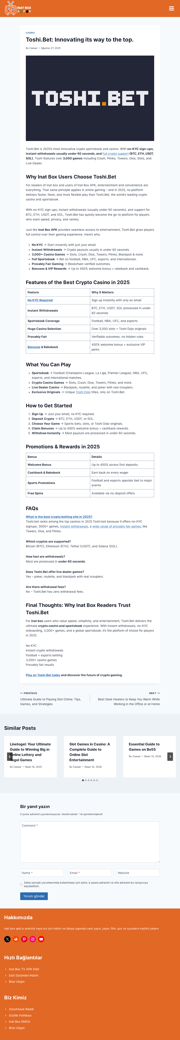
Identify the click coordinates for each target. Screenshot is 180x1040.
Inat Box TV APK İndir (24, 969)
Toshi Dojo (83, 392)
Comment (30, 825)
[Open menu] (171, 8)
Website (123, 873)
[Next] (170, 756)
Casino (30, 32)
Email (75, 873)
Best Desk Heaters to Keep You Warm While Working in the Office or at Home (129, 699)
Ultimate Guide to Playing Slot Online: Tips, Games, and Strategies (50, 699)
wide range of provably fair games (116, 526)
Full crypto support (115, 153)
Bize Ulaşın (17, 981)
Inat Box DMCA (19, 1021)
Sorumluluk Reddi (21, 1009)
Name (27, 873)
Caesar (33, 48)
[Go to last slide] (10, 756)
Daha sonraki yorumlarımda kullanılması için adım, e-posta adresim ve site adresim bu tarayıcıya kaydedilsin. (86, 884)
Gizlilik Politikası (20, 1015)
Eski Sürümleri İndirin (23, 975)
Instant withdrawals (74, 526)
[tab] (83, 780)
